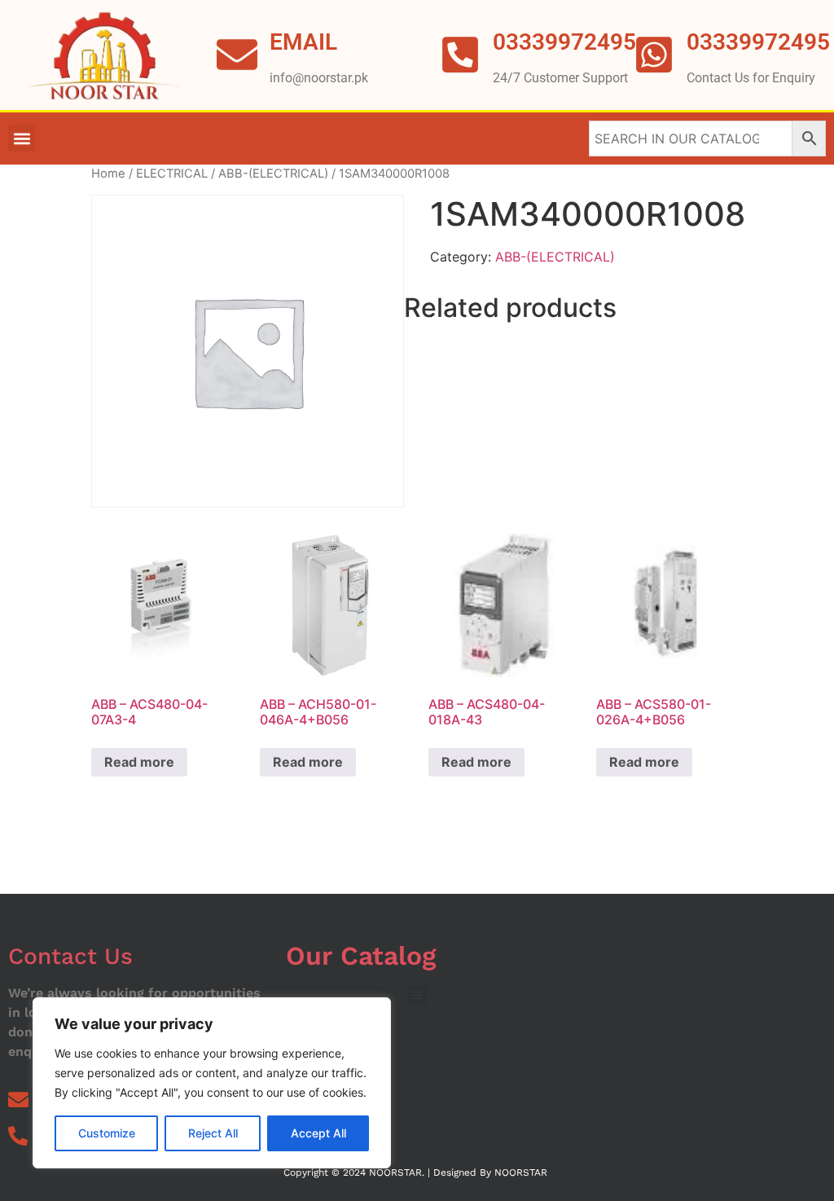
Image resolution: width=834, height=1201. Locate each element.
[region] (212, 1082)
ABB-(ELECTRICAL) (273, 173)
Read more (139, 762)
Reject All (213, 1133)
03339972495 (758, 42)
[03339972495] (654, 54)
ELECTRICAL (172, 173)
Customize (106, 1133)
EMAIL (303, 42)
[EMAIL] (237, 54)
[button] (21, 138)
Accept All (318, 1133)
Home (108, 173)
